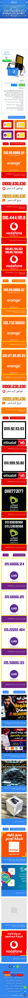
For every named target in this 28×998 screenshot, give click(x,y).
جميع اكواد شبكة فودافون (19, 958)
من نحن (11, 985)
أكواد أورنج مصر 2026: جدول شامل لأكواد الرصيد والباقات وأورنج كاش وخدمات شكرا (14, 860)
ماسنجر (13, 85)
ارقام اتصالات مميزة (10, 980)
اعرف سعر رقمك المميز (19, 977)
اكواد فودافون (6, 972)
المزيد (5, 143)
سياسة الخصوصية (10, 988)
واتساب (21, 85)
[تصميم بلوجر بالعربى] (5, 995)
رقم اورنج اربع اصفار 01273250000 (17, 344)
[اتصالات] (7, 124)
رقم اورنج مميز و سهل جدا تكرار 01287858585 (14, 377)
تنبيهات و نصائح (19, 988)
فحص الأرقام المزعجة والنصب (14, 991)
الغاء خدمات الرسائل (20, 893)
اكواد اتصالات (20, 975)
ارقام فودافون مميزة (8, 977)
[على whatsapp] (17, 966)
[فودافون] (21, 135)
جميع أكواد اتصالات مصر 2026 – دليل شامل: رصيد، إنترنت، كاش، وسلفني (15, 926)
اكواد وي (13, 975)
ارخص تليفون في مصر (20, 821)
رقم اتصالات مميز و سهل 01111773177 (16, 514)
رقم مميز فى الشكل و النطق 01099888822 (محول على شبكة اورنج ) (15, 175)
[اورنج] (21, 124)
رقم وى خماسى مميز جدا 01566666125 (16, 618)
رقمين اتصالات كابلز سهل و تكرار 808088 (15, 547)
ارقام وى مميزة (19, 983)
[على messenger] (14, 966)
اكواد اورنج (7, 975)
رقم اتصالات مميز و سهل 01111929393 (16, 449)
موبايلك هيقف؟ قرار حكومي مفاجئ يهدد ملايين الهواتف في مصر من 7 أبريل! (14, 789)
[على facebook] (10, 966)
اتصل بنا (6, 985)
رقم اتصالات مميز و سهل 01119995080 (16, 481)
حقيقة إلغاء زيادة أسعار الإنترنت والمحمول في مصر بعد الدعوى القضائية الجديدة (14, 756)
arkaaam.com (12, 90)
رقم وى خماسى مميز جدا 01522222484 (16, 651)
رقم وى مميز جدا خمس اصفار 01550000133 (15, 684)
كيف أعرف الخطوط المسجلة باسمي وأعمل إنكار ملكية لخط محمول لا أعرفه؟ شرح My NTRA (14, 723)
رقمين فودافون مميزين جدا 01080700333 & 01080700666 (15, 273)
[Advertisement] (14, 34)
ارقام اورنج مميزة (19, 980)
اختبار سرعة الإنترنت (10, 983)
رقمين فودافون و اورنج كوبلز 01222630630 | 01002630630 (15, 207)
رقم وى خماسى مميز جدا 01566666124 (16, 586)
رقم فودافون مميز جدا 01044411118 (17, 240)
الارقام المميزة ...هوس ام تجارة (18, 972)
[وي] (7, 135)
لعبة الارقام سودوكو (19, 985)
